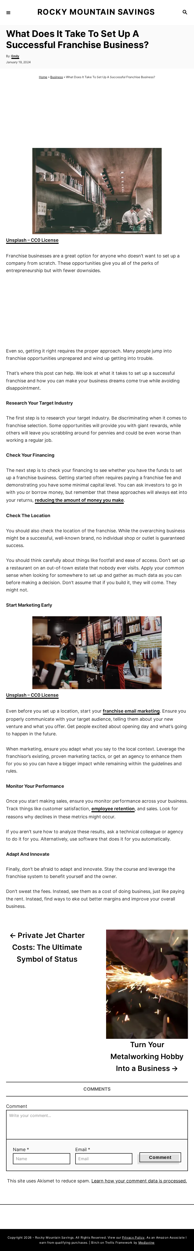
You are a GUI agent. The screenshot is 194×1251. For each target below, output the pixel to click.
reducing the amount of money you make (79, 500)
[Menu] (8, 12)
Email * (82, 1149)
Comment (16, 1106)
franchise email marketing (131, 711)
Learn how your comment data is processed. (139, 1180)
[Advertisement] (97, 114)
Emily (15, 56)
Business (56, 77)
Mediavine (146, 1242)
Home (43, 77)
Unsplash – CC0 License (32, 240)
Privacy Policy (133, 1237)
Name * (21, 1149)
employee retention (113, 808)
